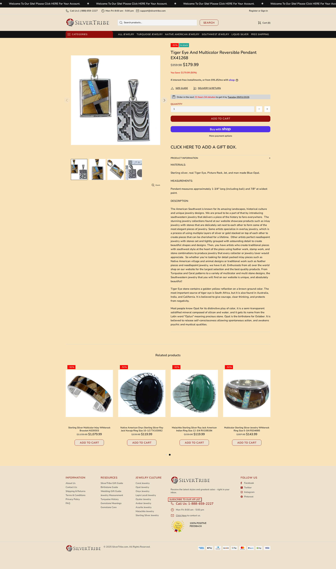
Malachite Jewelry (145, 511)
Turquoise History (110, 499)
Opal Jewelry (142, 487)
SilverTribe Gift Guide (112, 483)
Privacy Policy (73, 499)
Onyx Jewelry (142, 491)
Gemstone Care (109, 507)
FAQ (68, 503)
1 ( (88, 10)
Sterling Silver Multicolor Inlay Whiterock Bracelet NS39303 (89, 429)
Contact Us (71, 487)
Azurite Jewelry (144, 507)
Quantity (176, 104)
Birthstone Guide (109, 487)
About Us (70, 483)
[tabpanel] (194, 408)
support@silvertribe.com (153, 10)
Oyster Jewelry (143, 499)
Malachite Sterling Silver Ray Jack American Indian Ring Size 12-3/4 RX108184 (194, 429)
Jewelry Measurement (112, 495)
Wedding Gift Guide (111, 491)
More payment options (220, 136)
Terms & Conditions (75, 495)
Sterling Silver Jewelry (147, 515)
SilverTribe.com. (120, 546)
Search (209, 22)
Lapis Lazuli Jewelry (146, 495)
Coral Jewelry (143, 483)
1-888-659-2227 (201, 504)
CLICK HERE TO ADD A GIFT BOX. (204, 147)
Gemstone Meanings (111, 503)
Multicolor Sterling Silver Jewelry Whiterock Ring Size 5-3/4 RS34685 (246, 429)
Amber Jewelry (143, 503)
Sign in (264, 10)
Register (253, 10)
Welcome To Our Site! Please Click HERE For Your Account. (44, 3)
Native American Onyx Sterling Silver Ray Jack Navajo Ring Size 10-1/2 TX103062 (141, 429)
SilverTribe (87, 22)
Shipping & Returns (75, 491)
